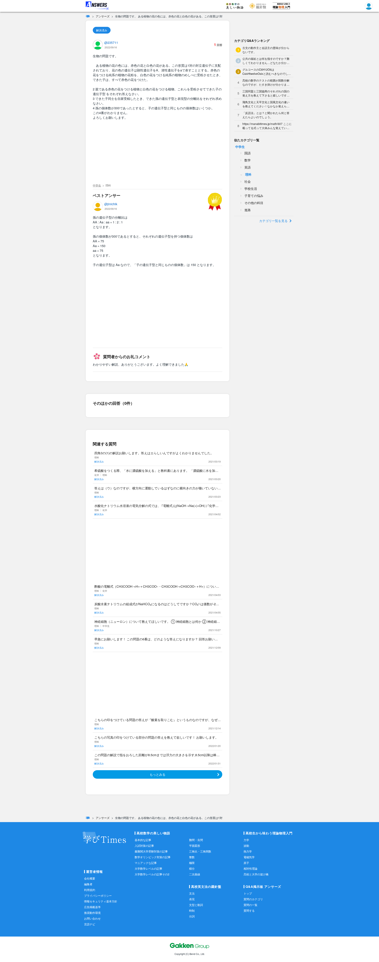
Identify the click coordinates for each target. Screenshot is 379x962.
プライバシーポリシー (98, 895)
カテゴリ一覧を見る (273, 220)
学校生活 (250, 188)
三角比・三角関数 (200, 851)
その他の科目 (253, 202)
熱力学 (248, 851)
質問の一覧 (250, 905)
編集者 (88, 884)
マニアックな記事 (146, 863)
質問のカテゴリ (253, 899)
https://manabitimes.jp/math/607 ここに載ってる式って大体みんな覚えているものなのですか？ (267, 126)
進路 (247, 210)
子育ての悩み (253, 195)
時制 (192, 910)
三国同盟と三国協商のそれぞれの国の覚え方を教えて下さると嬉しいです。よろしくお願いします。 (265, 93)
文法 (192, 893)
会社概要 (89, 878)
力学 (246, 840)
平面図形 (194, 846)
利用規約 (89, 890)
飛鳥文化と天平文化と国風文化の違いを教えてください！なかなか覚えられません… (265, 104)
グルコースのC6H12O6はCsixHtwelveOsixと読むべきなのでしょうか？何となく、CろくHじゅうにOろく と (266, 71)
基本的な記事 (143, 840)
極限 (192, 863)
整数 (192, 857)
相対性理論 (250, 868)
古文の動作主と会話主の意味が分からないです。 (265, 50)
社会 (247, 181)
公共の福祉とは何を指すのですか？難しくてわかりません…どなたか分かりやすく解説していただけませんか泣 (265, 61)
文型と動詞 (196, 905)
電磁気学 (249, 857)
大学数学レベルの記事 (148, 868)
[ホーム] (88, 16)
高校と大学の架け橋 (256, 874)
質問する (249, 910)
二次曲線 (194, 874)
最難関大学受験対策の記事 (151, 851)
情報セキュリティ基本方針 (100, 901)
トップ (248, 893)
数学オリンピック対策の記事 (153, 857)
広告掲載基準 (92, 907)
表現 (192, 899)
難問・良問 (196, 840)
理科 (108, 185)
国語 (247, 153)
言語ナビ (89, 924)
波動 (246, 846)
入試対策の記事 (144, 846)
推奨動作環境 (92, 913)
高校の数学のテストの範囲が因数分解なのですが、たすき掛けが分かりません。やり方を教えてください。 (265, 82)
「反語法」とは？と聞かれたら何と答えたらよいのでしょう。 (265, 115)
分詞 (192, 916)
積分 (192, 868)
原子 (246, 863)
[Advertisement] (157, 152)
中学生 (97, 185)
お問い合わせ (92, 918)
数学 (247, 160)
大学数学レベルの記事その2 (152, 874)
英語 (247, 167)
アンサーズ (103, 16)
